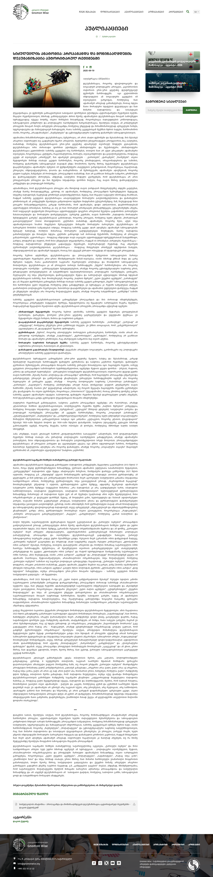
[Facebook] (83, 67)
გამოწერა (191, 110)
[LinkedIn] (91, 67)
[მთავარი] (97, 36)
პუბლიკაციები (133, 11)
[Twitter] (87, 67)
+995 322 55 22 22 (26, 868)
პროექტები (176, 11)
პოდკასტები (156, 11)
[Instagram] (100, 863)
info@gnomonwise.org (29, 863)
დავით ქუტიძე (21, 821)
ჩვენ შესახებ (87, 11)
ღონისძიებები (110, 11)
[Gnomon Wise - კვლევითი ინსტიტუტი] (21, 12)
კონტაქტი (194, 844)
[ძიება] (187, 11)
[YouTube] (113, 863)
